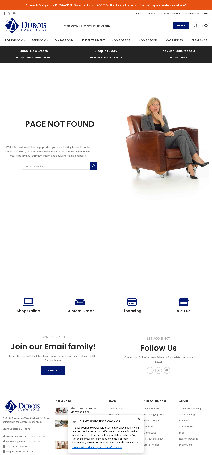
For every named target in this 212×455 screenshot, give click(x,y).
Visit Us (183, 311)
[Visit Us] (183, 302)
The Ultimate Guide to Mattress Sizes (85, 410)
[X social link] (9, 13)
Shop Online (28, 311)
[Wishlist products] (206, 25)
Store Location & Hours (16, 428)
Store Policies (151, 444)
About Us (149, 426)
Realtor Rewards (188, 438)
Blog (182, 432)
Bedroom (114, 414)
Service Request (153, 420)
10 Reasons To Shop (190, 408)
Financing (131, 311)
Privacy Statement (154, 438)
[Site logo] (25, 25)
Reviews (184, 420)
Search (181, 25)
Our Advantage (187, 414)
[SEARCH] (93, 166)
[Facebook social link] (5, 13)
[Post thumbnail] (61, 411)
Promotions (185, 444)
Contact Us (150, 432)
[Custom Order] (80, 302)
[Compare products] (195, 25)
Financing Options (154, 414)
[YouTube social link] (14, 13)
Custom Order (80, 311)
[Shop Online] (28, 302)
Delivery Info (151, 408)
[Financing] (132, 302)
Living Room (116, 408)
